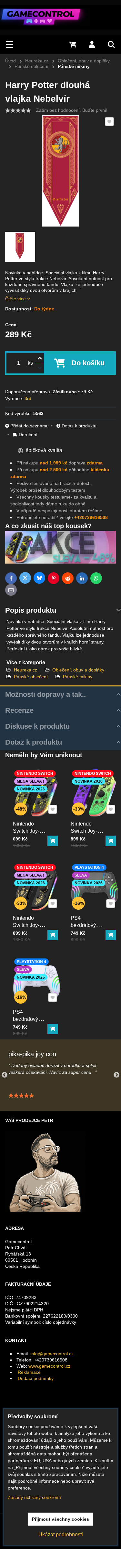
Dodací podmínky (36, 1378)
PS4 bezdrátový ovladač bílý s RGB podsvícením (28, 1026)
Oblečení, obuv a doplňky (78, 669)
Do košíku (88, 363)
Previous (4, 1075)
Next (116, 1075)
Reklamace (29, 1372)
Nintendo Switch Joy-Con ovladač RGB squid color (85, 838)
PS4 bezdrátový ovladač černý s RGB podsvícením (87, 932)
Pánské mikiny (77, 676)
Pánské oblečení (31, 676)
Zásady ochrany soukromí (34, 1497)
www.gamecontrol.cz (49, 1366)
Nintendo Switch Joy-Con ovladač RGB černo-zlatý (27, 932)
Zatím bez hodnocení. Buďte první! (71, 110)
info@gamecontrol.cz (52, 1353)
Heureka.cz (25, 669)
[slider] (18, 110)
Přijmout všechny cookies (60, 1519)
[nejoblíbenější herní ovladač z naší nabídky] (60, 562)
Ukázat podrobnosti (60, 1534)
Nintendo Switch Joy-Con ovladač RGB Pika (27, 834)
